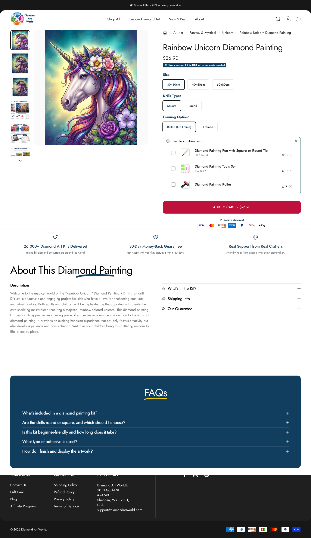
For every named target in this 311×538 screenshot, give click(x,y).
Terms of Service (66, 506)
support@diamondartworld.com (119, 509)
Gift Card (17, 492)
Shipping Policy (65, 485)
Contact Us (18, 485)
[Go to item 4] (20, 110)
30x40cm (173, 84)
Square (172, 106)
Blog (13, 499)
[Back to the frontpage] (165, 33)
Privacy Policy (64, 499)
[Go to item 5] (20, 133)
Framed (208, 127)
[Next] (137, 95)
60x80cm (223, 84)
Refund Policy (64, 492)
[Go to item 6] (20, 157)
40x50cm (198, 84)
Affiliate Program (23, 506)
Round (193, 106)
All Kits (178, 32)
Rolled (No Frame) (179, 127)
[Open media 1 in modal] (91, 87)
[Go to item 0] (20, 40)
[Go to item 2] (20, 63)
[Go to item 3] (20, 87)
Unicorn (227, 32)
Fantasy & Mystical (203, 32)
